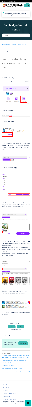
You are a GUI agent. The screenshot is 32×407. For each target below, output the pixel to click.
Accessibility (6, 390)
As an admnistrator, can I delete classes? (12, 368)
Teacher (14, 44)
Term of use (6, 385)
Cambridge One (6, 44)
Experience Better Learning (9, 393)
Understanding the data (8, 365)
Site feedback (6, 396)
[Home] (13, 5)
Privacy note (6, 387)
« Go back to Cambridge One (9, 1)
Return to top (5, 336)
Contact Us (23, 343)
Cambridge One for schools (9, 399)
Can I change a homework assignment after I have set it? (16, 372)
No (20, 326)
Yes (11, 326)
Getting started (22, 44)
